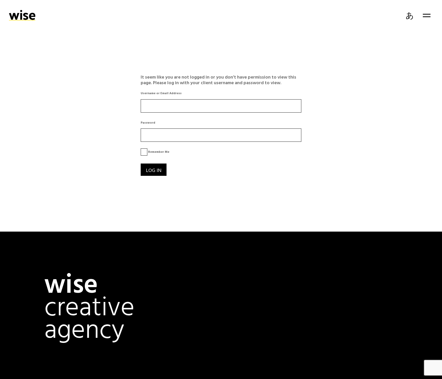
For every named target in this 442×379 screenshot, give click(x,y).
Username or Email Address (161, 93)
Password (148, 122)
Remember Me (158, 151)
